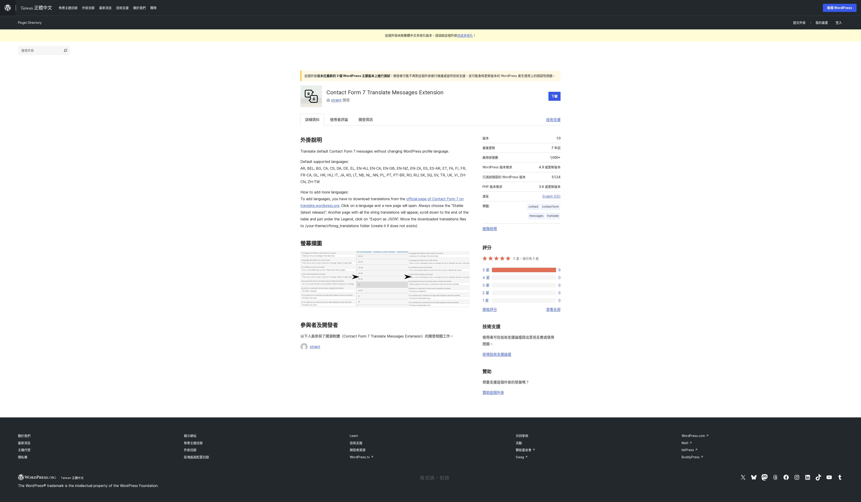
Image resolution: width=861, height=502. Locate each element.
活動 (519, 443)
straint (336, 100)
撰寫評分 (490, 309)
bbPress (690, 450)
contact (533, 206)
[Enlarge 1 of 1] (463, 257)
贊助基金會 (525, 450)
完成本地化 (465, 35)
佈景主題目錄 (193, 443)
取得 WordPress (839, 8)
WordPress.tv (362, 457)
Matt (687, 443)
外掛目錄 (190, 450)
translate (553, 215)
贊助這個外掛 (493, 392)
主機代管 (24, 450)
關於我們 (24, 436)
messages (536, 215)
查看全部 (553, 309)
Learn (354, 436)
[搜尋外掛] (65, 50)
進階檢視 (490, 228)
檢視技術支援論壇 (497, 354)
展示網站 (190, 436)
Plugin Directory (30, 22)
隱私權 (22, 457)
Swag (522, 457)
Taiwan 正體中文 (72, 478)
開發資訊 (366, 119)
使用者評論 (339, 119)
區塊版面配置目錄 (196, 457)
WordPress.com (695, 436)
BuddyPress (692, 457)
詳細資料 (312, 119)
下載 (554, 96)
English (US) (552, 196)
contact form (550, 206)
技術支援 (553, 119)
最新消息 (24, 443)
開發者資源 (357, 450)
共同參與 (522, 436)
